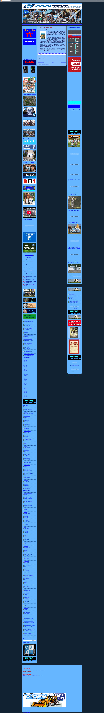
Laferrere (25, 535)
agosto (25, 379)
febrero (25, 387)
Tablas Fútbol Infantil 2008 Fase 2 (29, 355)
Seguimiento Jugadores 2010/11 (28, 321)
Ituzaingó (25, 594)
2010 (25, 395)
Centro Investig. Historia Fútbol (28, 413)
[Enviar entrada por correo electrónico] (41, 54)
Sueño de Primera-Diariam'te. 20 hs (29, 633)
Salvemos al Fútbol (26, 469)
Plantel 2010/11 (26, 332)
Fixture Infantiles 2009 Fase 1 (28, 340)
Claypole (25, 587)
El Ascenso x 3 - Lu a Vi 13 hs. (28, 621)
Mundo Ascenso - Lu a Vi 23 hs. (28, 626)
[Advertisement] (29, 52)
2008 (25, 397)
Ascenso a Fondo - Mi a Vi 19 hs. (29, 618)
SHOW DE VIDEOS (72, 294)
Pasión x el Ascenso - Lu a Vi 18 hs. (29, 629)
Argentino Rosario (26, 578)
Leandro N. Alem (26, 539)
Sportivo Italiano (26, 561)
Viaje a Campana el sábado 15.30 (49, 29)
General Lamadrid (26, 528)
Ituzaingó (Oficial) (26, 597)
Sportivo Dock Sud (26, 558)
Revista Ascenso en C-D (27, 462)
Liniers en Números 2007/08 (28, 351)
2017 (25, 370)
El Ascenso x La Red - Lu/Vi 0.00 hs (29, 622)
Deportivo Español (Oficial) (28, 505)
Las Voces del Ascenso (27, 444)
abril (24, 384)
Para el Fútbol (26, 451)
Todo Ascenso (26, 480)
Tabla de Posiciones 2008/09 (28, 343)
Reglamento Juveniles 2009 (28, 339)
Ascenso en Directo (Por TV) (28, 409)
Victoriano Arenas (26, 613)
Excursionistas (26, 516)
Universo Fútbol (26, 485)
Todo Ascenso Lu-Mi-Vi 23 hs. (28, 634)
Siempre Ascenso (26, 474)
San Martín (25, 609)
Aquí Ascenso (26, 406)
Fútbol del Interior (26, 428)
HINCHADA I (71, 298)
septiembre (25, 378)
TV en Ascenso (26, 484)
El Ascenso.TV (26, 421)
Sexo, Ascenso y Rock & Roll (28, 473)
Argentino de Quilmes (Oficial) (28, 575)
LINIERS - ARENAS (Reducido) (73, 295)
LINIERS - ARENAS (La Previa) (73, 302)
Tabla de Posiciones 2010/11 (28, 324)
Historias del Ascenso (27, 435)
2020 (25, 366)
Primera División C (26, 455)
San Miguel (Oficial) (27, 555)
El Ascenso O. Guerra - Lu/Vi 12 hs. (29, 619)
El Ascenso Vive (26, 420)
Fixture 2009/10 (26, 333)
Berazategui (25, 494)
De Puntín (25, 417)
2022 (25, 364)
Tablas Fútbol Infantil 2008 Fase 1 (29, 354)
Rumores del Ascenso (27, 465)
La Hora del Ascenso (27, 440)
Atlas (24, 579)
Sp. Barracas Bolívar (27, 612)
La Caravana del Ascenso (27, 439)
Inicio (53, 62)
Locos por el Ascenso (27, 447)
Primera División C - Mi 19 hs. (28, 630)
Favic (79, 179)
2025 (25, 360)
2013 (25, 391)
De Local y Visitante (27, 416)
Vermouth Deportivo (27, 488)
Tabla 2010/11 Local (27, 325)
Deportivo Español (26, 502)
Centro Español (26, 586)
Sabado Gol (25, 466)
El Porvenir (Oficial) (27, 513)
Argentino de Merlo (26, 491)
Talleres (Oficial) (26, 570)
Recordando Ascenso (27, 458)
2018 (25, 369)
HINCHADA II (71, 297)
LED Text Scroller (74, 308)
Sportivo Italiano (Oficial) (27, 565)
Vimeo (69, 180)
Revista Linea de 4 (26, 463)
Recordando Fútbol (27, 459)
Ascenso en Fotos (26, 410)
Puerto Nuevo (26, 608)
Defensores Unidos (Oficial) (28, 501)
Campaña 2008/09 (26, 344)
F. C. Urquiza (26, 524)
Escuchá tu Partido (26, 424)
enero (25, 388)
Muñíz (25, 606)
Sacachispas (26, 546)
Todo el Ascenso (26, 481)
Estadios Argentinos (27, 425)
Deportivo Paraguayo (27, 590)
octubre (25, 376)
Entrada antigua (63, 62)
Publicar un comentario (42, 58)
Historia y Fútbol (26, 432)
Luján (25, 543)
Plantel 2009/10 (26, 336)
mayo (25, 383)
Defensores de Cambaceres (28, 497)
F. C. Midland (26, 520)
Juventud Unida (26, 598)
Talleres (25, 566)
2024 (25, 361)
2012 (25, 392)
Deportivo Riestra (26, 593)
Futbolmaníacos (26, 429)
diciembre (25, 374)
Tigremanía (25, 478)
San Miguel (25, 550)
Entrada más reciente (41, 62)
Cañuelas (25, 582)
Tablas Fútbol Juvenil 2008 (28, 352)
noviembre (25, 375)
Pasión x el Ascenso (27, 454)
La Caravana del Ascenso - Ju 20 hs (29, 625)
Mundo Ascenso (26, 450)
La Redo (25, 443)
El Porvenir (25, 506)
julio (24, 380)
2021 (25, 365)
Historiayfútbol (26, 436)
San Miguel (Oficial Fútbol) (28, 554)
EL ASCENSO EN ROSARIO (72, 179)
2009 (25, 396)
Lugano (25, 605)
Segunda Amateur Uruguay (28, 470)
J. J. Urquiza (26, 531)
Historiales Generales (27, 348)
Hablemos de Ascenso (27, 431)
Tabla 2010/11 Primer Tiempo (28, 328)
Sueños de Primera (27, 477)
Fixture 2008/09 (26, 347)
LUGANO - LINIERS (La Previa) (73, 301)
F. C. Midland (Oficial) (27, 521)
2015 (25, 373)
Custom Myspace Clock (74, 365)
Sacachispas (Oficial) (27, 547)
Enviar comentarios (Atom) (46, 64)
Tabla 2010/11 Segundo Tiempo (28, 329)
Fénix (25, 525)
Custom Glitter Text (71, 371)
